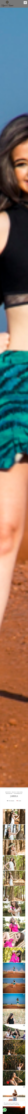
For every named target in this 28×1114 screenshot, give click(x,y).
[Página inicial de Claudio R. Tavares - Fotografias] (7, 4)
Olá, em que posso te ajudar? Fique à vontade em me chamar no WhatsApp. (11, 1103)
